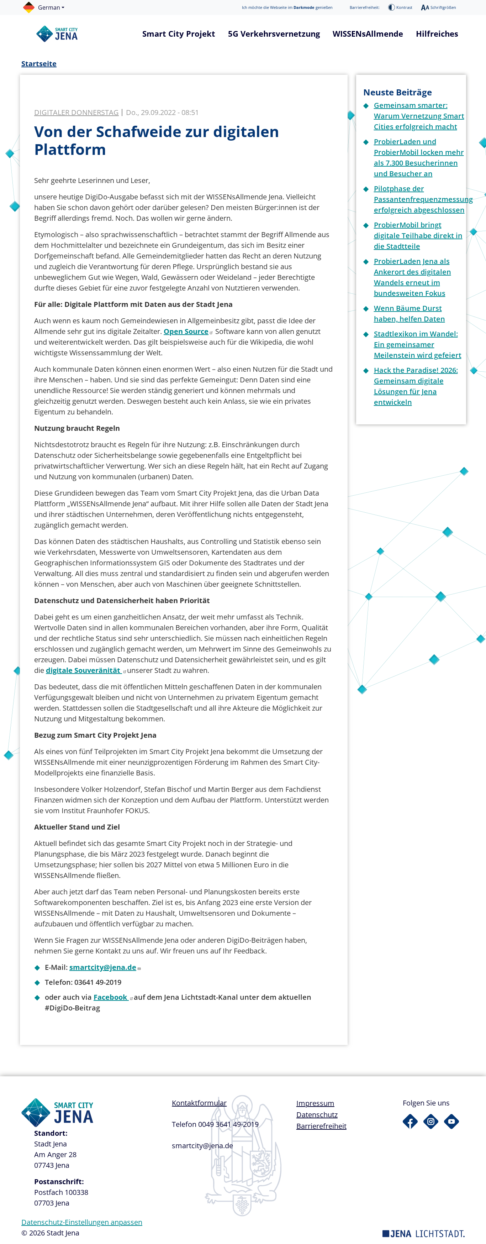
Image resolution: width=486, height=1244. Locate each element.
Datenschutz (317, 1114)
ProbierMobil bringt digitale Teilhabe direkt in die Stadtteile (418, 235)
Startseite (39, 63)
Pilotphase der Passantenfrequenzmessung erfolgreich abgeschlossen (423, 199)
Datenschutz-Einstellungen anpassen (81, 1222)
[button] (47, 7)
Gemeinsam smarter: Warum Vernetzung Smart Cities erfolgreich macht (419, 115)
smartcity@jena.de (102, 967)
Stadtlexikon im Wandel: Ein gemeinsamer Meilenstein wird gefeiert (417, 344)
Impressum (315, 1103)
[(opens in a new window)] (410, 1121)
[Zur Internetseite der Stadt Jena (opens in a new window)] (423, 1233)
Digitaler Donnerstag (76, 112)
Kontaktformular (199, 1103)
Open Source (186, 331)
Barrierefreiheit (321, 1126)
